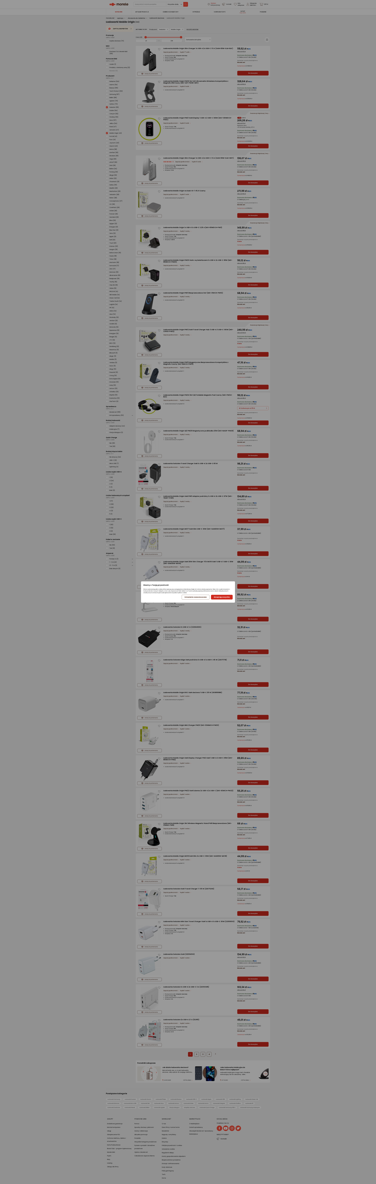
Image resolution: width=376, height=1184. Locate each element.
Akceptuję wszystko (222, 597)
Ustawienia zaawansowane (195, 597)
